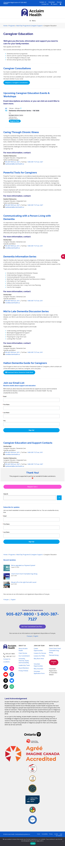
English (13, 599)
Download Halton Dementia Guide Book (20, 372)
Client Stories (23, 653)
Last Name (6, 412)
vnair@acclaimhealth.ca (12, 248)
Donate (59, 2)
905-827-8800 (20, 614)
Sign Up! (31, 430)
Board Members (24, 668)
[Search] (59, 497)
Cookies (56, 834)
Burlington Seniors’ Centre (16, 115)
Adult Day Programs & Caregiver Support (29, 26)
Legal (61, 834)
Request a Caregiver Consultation (16, 82)
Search (55, 4)
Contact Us (45, 4)
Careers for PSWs (39, 656)
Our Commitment (24, 656)
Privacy (51, 834)
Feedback (59, 835)
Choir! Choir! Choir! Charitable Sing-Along (24, 574)
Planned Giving (53, 655)
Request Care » (33, 487)
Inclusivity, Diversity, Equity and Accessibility (24, 661)
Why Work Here (39, 658)
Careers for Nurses (40, 653)
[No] (63, 841)
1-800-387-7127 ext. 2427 (35, 162)
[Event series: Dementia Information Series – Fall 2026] (20, 108)
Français (6, 599)
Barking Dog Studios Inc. (24, 834)
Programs (12, 26)
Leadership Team (24, 665)
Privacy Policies (23, 671)
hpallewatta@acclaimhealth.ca (14, 164)
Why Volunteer (38, 669)
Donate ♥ (53, 662)
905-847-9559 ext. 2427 (12, 162)
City (4, 420)
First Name (6, 404)
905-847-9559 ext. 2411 (12, 246)
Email (4, 396)
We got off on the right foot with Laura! (23, 582)
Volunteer (51, 2)
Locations (6, 662)
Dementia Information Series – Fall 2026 (24, 111)
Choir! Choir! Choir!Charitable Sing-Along (55, 650)
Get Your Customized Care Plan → (32, 626)
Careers (42, 2)
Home (5, 26)
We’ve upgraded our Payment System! (23, 565)
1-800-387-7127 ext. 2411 (35, 246)
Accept (33, 843)
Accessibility (45, 834)
